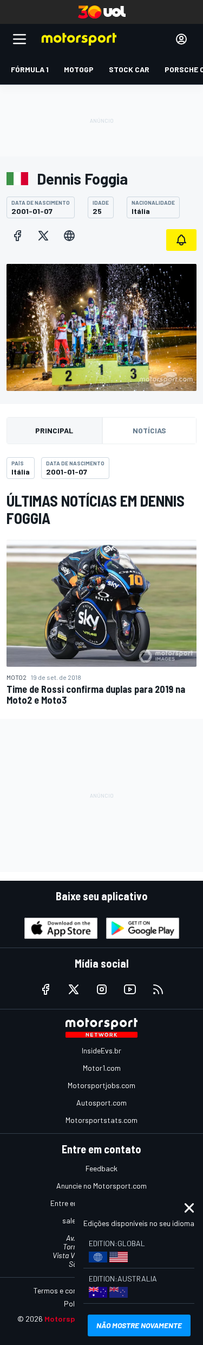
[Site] (69, 236)
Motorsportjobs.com (101, 1085)
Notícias (149, 430)
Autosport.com (101, 1102)
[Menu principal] (19, 39)
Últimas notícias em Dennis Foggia (95, 509)
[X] (43, 236)
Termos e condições (66, 1290)
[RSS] (158, 989)
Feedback (101, 1168)
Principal (54, 430)
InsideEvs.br (101, 1050)
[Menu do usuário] (181, 39)
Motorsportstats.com (101, 1120)
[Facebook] (17, 236)
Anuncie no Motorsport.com (101, 1185)
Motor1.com (102, 1067)
